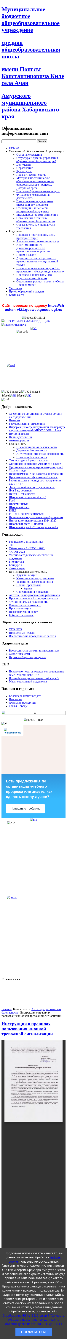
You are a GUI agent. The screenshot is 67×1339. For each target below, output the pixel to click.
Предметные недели (22, 632)
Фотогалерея (17, 568)
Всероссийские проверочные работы (32, 636)
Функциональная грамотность (28, 601)
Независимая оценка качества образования (36, 473)
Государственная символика (27, 423)
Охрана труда (17, 470)
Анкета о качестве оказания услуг (37, 241)
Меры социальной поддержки (28, 681)
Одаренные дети (19, 653)
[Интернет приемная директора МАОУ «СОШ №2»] (13, 324)
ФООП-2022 (17, 551)
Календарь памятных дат (25, 696)
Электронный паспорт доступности (32, 487)
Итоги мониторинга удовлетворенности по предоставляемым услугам (33, 248)
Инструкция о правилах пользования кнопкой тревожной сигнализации (27, 1028)
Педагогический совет (23, 611)
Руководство (24, 171)
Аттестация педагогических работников (34, 595)
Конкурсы (15, 565)
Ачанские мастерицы (22, 702)
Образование (24, 168)
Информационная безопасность (36, 447)
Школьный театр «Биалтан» (26, 523)
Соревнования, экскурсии (33, 591)
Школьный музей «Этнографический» (33, 527)
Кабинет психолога (21, 615)
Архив (28, 588)
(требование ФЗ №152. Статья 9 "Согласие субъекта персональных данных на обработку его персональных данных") (33, 1319)
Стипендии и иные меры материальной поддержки (32, 209)
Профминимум (18, 503)
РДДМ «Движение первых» (26, 513)
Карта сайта (16, 294)
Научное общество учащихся (27, 657)
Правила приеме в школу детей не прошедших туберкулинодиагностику (40, 270)
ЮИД (12, 510)
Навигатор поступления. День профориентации (35, 236)
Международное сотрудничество (37, 214)
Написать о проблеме (25, 808)
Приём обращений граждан (26, 291)
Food (12, 500)
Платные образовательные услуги (38, 191)
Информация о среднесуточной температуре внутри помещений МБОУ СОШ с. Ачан (37, 428)
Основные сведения (29, 154)
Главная (14, 147)
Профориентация (20, 608)
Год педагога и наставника (26, 541)
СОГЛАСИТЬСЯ (33, 1332)
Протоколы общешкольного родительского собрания (34, 276)
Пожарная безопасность (31, 457)
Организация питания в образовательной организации (35, 219)
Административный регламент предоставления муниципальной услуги (37, 261)
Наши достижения (20, 437)
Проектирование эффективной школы (33, 477)
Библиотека (16, 561)
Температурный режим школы (28, 460)
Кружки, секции (26, 575)
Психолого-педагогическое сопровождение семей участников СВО (36, 673)
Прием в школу (26, 254)
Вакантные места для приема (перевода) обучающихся (34, 203)
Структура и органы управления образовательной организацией (37, 159)
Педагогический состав (31, 174)
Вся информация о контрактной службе (34, 678)
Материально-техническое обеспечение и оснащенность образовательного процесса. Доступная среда (35, 183)
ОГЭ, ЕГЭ (15, 629)
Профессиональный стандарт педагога (33, 598)
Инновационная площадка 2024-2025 (32, 520)
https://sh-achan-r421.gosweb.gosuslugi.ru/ (35, 308)
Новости (14, 420)
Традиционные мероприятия (34, 581)
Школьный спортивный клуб (27, 497)
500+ (12, 545)
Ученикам (15, 288)
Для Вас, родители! (21, 490)
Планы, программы (28, 585)
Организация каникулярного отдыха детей (36, 467)
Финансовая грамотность (25, 605)
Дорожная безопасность (31, 450)
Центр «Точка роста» (22, 493)
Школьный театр (19, 507)
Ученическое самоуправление (35, 578)
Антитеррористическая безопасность (39, 453)
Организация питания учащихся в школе (35, 463)
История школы (19, 433)
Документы (23, 164)
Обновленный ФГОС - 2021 (27, 548)
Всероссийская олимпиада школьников (34, 650)
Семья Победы (18, 706)
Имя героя (15, 699)
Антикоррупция (19, 440)
